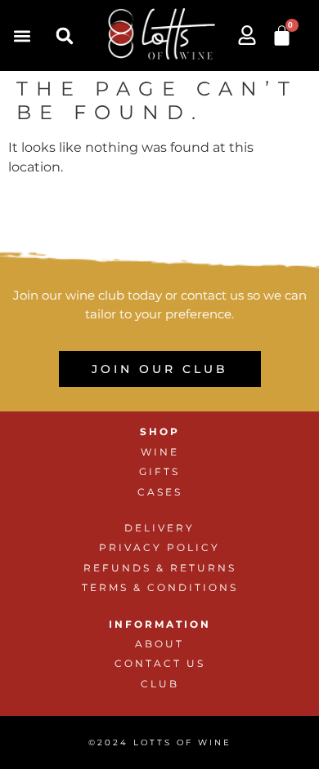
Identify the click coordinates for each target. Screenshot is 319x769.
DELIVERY (159, 528)
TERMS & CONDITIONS (160, 587)
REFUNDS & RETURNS (159, 568)
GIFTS (159, 471)
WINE (160, 452)
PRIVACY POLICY (159, 547)
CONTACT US (160, 663)
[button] (21, 35)
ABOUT (159, 644)
